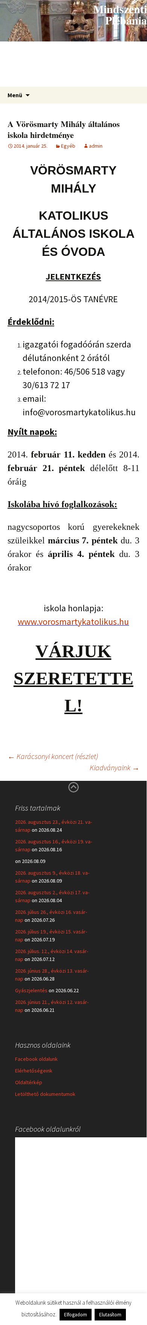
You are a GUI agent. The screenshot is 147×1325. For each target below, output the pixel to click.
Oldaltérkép (28, 1082)
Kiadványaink (114, 767)
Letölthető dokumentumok (45, 1094)
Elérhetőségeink (33, 1070)
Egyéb (68, 145)
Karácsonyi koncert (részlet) (53, 756)
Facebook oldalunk (36, 1059)
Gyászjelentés (31, 990)
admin (96, 145)
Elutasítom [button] (110, 1314)
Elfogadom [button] (75, 1314)
